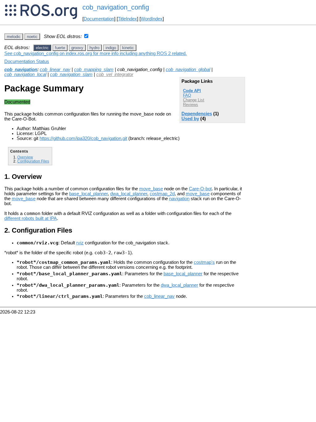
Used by (190, 118)
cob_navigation (20, 69)
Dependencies (196, 113)
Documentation (99, 18)
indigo (111, 47)
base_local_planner (88, 193)
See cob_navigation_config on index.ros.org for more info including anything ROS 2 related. (95, 53)
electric (42, 47)
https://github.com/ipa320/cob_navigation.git (83, 138)
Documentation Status (26, 61)
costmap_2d (162, 193)
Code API (192, 90)
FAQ (187, 95)
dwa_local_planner (128, 193)
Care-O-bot (200, 188)
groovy (77, 47)
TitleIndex (127, 18)
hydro (94, 47)
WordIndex (152, 18)
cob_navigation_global (188, 69)
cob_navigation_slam (71, 74)
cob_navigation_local (25, 74)
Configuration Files (33, 161)
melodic (14, 36)
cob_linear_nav (55, 69)
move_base (151, 188)
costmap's (204, 262)
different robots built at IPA (30, 218)
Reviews (190, 104)
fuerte (60, 47)
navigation (179, 198)
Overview (25, 157)
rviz (80, 242)
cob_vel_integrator (114, 74)
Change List (193, 100)
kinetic (128, 47)
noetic (32, 36)
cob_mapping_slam (94, 69)
